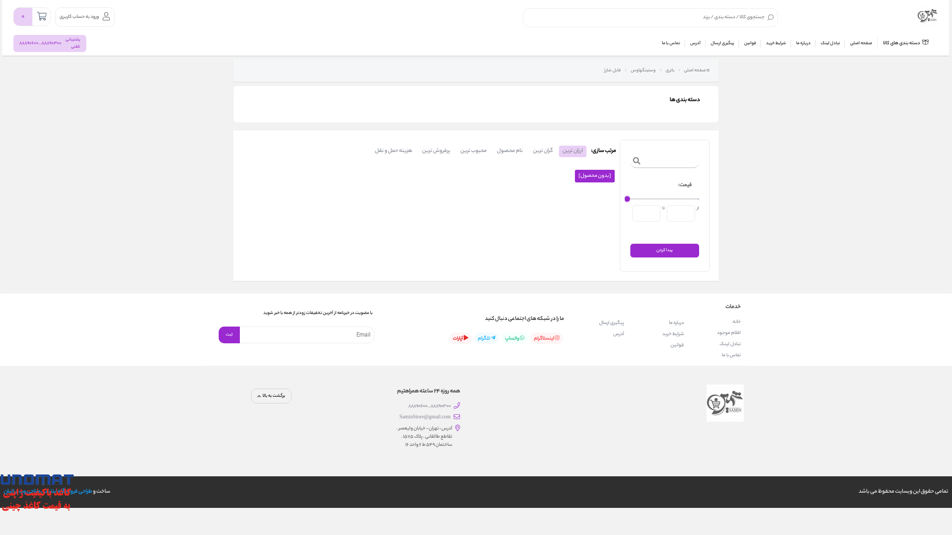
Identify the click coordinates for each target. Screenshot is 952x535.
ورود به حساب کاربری (79, 17)
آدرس (695, 43)
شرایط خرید (776, 43)
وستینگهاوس (643, 70)
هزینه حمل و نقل (393, 151)
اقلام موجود (729, 333)
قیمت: (685, 185)
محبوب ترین (473, 151)
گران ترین (543, 151)
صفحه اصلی (861, 43)
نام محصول (510, 151)
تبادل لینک (830, 43)
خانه (737, 322)
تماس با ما (671, 43)
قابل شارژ (612, 70)
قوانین (750, 43)
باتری (670, 70)
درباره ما (803, 43)
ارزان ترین (573, 151)
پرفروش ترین (436, 151)
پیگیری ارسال (722, 43)
